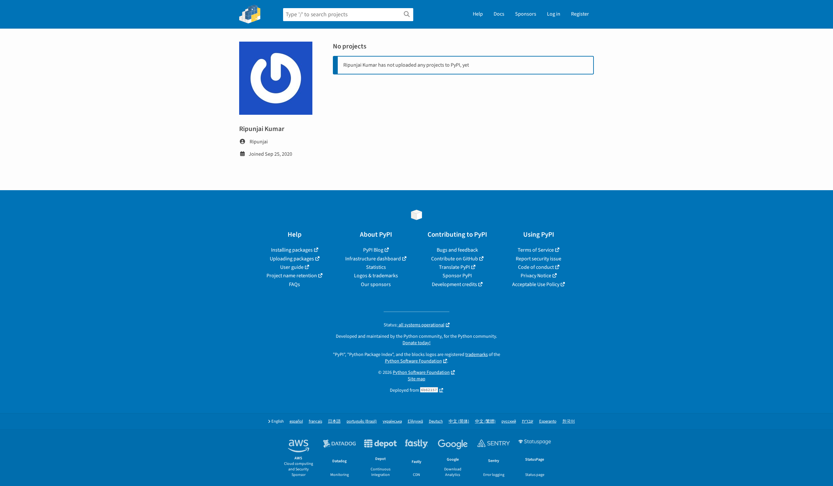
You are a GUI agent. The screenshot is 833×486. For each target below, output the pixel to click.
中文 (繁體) (485, 421)
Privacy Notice (536, 275)
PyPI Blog (373, 250)
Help (478, 14)
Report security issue (538, 258)
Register (580, 14)
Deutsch (436, 421)
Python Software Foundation (413, 361)
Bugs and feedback (457, 250)
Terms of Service (536, 250)
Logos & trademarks (376, 275)
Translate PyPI (454, 267)
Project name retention (291, 275)
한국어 (568, 421)
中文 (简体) (459, 421)
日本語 (334, 421)
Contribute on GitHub (454, 258)
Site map (416, 378)
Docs (499, 14)
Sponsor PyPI (457, 275)
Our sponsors (376, 284)
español (296, 421)
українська (392, 421)
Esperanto (547, 421)
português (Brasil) (362, 421)
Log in (553, 14)
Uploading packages (292, 258)
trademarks (476, 354)
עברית (527, 421)
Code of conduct (536, 267)
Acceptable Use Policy (535, 284)
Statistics (376, 267)
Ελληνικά (415, 421)
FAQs (294, 284)
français (315, 421)
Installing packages (292, 250)
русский (508, 421)
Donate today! (416, 342)
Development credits (454, 284)
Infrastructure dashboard (373, 258)
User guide (292, 267)
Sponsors (525, 14)
